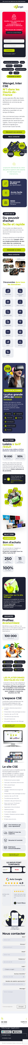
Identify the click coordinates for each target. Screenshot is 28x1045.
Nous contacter (14, 136)
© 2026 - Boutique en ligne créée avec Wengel (14, 1043)
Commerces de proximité (11, 62)
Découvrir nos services (14, 132)
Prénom (23, 944)
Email (24, 951)
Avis (10, 73)
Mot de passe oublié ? (10, 54)
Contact (16, 73)
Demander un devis (14, 76)
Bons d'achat (18, 66)
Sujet (24, 966)
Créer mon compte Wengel (14, 32)
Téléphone (22, 959)
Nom (24, 937)
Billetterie (9, 66)
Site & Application (21, 69)
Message (23, 988)
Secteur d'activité (20, 974)
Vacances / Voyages (7, 69)
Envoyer (21, 1006)
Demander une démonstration (10, 725)
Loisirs (22, 62)
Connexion (9, 50)
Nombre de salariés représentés (16, 981)
